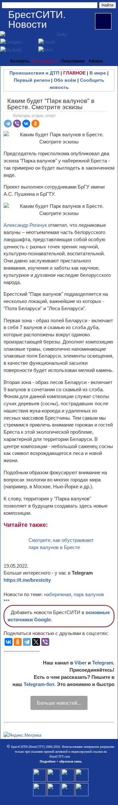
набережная (57, 594)
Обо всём (65, 80)
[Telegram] (8, 123)
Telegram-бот (39, 684)
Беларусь (20, 61)
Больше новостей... (59, 703)
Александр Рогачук (25, 225)
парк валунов (89, 594)
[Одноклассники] (35, 123)
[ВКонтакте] (26, 123)
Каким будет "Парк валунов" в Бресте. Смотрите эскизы (50, 103)
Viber (80, 662)
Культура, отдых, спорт (34, 116)
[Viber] (17, 123)
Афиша (95, 61)
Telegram (102, 662)
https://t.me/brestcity (27, 580)
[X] (36, 642)
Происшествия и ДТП (34, 72)
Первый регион (32, 80)
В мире (97, 72)
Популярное (73, 61)
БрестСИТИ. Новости (37, 19)
